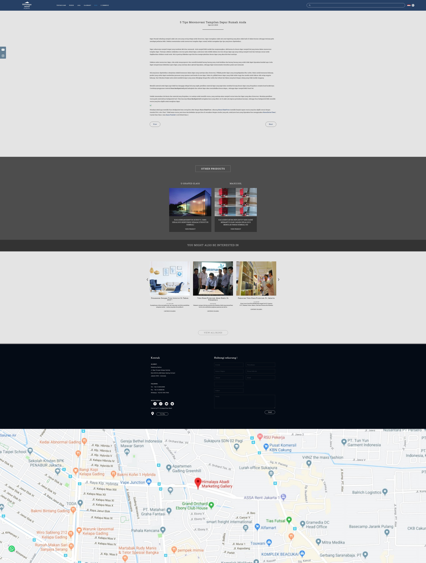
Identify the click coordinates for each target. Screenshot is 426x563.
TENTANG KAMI (61, 5)
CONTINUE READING (170, 311)
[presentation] (147, 278)
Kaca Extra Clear (269, 112)
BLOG (95, 5)
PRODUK (71, 5)
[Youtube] (166, 403)
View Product (190, 229)
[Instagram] (160, 403)
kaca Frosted (170, 115)
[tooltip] (3, 50)
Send (270, 412)
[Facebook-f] (155, 403)
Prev (155, 124)
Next (271, 124)
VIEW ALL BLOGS (213, 332)
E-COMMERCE (105, 5)
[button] (162, 413)
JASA (78, 5)
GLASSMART (87, 5)
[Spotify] (172, 403)
